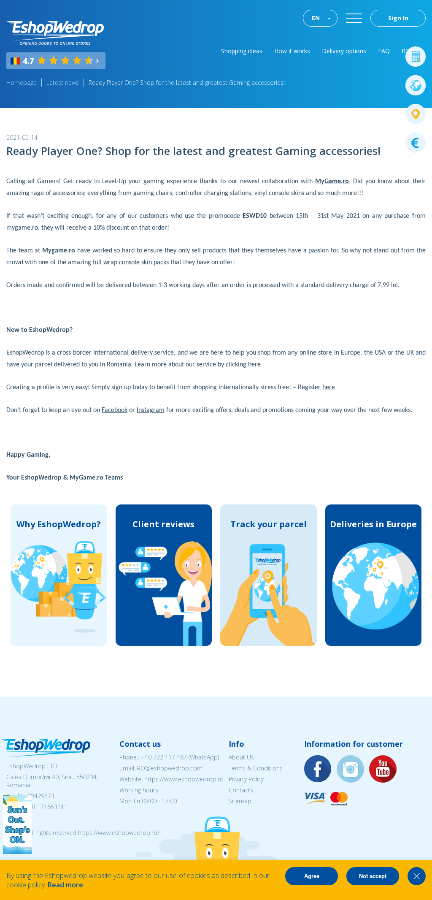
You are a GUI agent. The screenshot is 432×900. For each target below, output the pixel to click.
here (254, 364)
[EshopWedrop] (55, 33)
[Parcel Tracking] (415, 114)
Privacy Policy (246, 779)
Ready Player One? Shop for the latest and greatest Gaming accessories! (187, 83)
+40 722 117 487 (164, 757)
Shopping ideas (241, 51)
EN (316, 18)
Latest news (62, 83)
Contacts (241, 790)
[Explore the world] (415, 85)
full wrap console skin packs (131, 262)
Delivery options (344, 51)
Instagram (151, 410)
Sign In (398, 18)
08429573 (40, 796)
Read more (65, 884)
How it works (292, 51)
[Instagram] (350, 769)
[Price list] (415, 143)
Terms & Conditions (256, 768)
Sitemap (240, 801)
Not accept (372, 876)
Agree (311, 876)
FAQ (384, 51)
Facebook (114, 410)
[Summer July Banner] (17, 851)
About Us (241, 757)
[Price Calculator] (415, 56)
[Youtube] (383, 769)
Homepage (21, 83)
